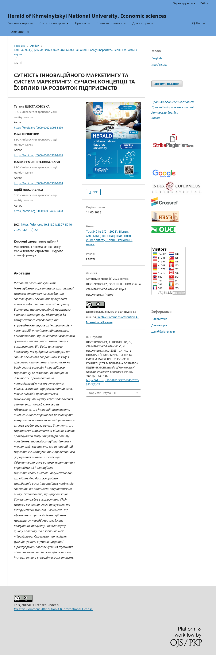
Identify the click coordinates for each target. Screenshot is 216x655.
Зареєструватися (184, 3)
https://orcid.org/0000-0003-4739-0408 (38, 211)
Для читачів (159, 319)
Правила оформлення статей (172, 102)
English (156, 58)
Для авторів (141, 23)
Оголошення (20, 32)
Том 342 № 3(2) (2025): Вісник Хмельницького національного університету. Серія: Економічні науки (75, 52)
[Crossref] (164, 205)
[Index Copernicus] (176, 194)
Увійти (204, 3)
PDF (95, 192)
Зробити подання (167, 84)
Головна (19, 46)
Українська (159, 65)
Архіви (34, 46)
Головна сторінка (20, 23)
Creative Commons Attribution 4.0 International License (53, 609)
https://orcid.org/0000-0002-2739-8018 (38, 155)
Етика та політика (110, 23)
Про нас (81, 23)
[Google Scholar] (164, 177)
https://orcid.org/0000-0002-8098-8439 (38, 127)
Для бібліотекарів (163, 331)
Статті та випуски (52, 23)
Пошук (200, 23)
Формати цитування (102, 393)
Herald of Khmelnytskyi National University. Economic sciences (87, 15)
